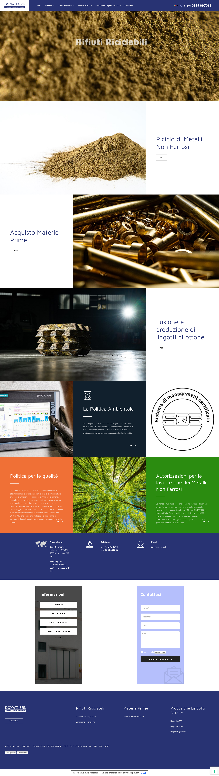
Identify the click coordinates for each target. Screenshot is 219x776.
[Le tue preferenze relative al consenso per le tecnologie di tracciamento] (214, 771)
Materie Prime (83, 6)
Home (39, 6)
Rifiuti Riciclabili (65, 6)
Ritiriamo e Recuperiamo (86, 716)
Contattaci (128, 6)
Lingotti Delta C (176, 726)
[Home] (14, 6)
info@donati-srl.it (158, 547)
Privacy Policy (160, 652)
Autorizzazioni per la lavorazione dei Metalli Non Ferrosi (108, 482)
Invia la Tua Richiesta (160, 659)
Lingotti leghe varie (178, 732)
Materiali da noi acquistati (133, 716)
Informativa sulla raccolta (85, 772)
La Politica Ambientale (35, 409)
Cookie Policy (22, 753)
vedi (109, 81)
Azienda (48, 6)
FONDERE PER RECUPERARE (172, 403)
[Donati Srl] (15, 709)
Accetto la (154, 652)
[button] (176, 5)
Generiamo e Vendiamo (85, 722)
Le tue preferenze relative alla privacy (120, 772)
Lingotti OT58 (176, 721)
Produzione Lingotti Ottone (106, 6)
